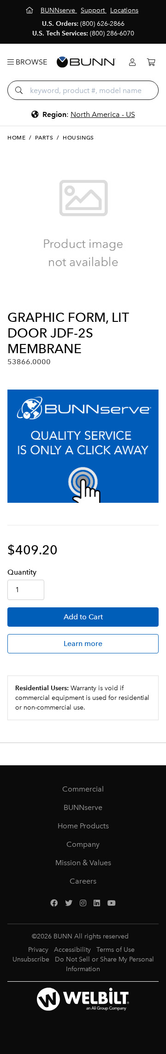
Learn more (83, 643)
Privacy (38, 950)
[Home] (30, 10)
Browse (30, 62)
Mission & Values (83, 862)
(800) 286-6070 (112, 33)
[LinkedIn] (97, 903)
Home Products (83, 825)
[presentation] (15, 295)
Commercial (83, 789)
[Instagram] (83, 903)
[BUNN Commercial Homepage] (86, 62)
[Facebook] (54, 903)
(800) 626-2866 (102, 24)
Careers (83, 881)
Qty (21, 572)
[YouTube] (111, 903)
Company (83, 844)
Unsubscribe (30, 959)
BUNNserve (83, 807)
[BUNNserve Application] (83, 446)
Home (16, 137)
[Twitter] (68, 903)
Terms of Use (115, 950)
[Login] (132, 62)
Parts (44, 137)
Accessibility (72, 950)
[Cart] (151, 62)
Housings (78, 137)
